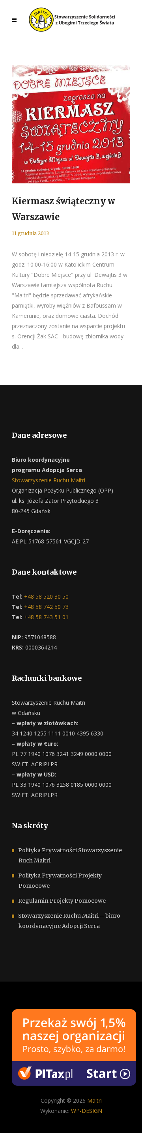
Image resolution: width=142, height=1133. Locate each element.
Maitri (94, 1100)
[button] (15, 1117)
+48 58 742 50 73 (45, 606)
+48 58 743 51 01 (45, 617)
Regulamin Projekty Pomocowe (62, 900)
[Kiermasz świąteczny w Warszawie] (71, 124)
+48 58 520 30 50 (45, 596)
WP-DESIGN (86, 1110)
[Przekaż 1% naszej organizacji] (74, 1046)
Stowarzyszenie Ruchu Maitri (48, 480)
